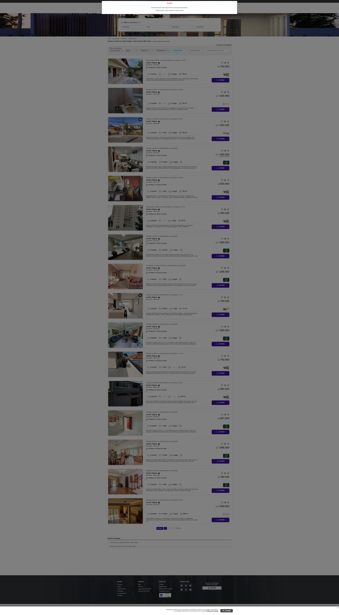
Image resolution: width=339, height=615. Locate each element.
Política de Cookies (212, 611)
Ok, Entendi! (226, 610)
